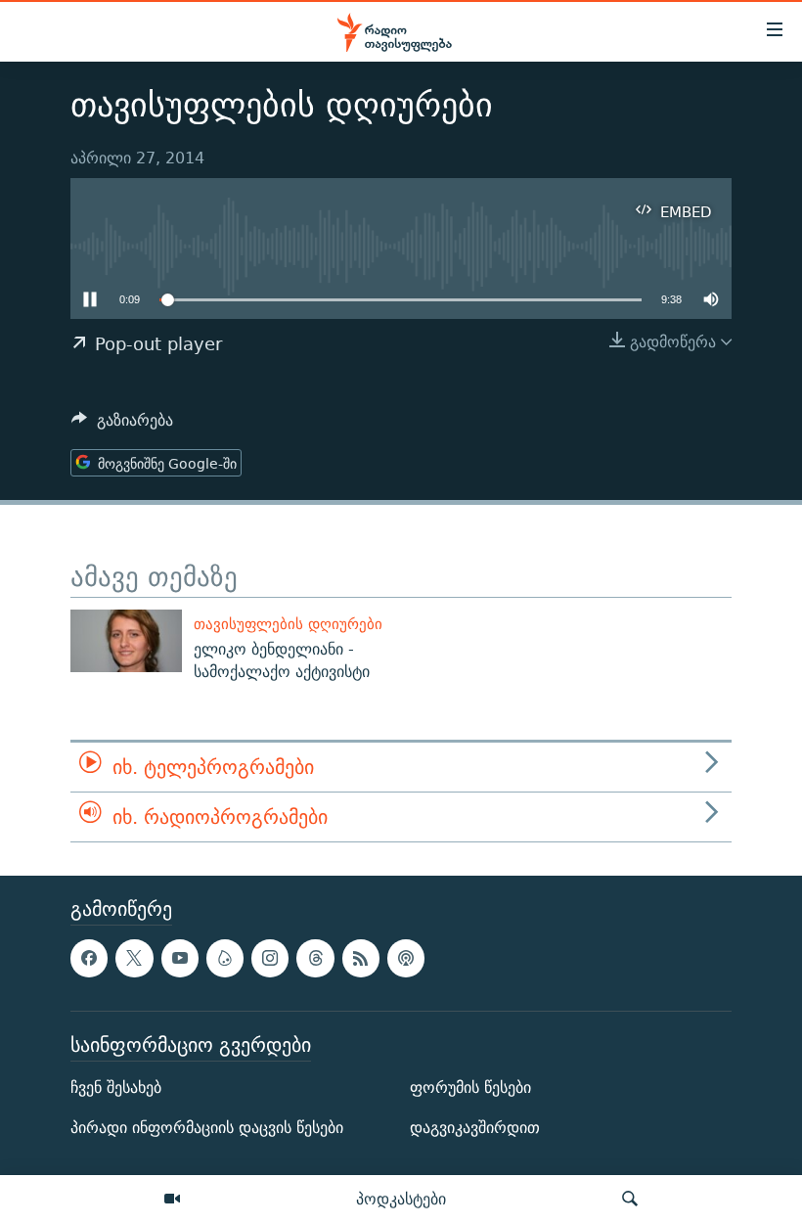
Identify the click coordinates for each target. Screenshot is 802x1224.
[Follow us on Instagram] (270, 958)
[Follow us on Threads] (315, 958)
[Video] (172, 1199)
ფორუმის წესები (470, 1088)
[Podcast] (405, 958)
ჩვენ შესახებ (115, 1088)
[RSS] (360, 958)
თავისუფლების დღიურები (288, 624)
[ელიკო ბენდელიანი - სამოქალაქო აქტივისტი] (126, 641)
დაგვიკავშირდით (475, 1128)
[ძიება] (630, 1199)
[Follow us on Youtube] (180, 958)
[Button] (122, 425)
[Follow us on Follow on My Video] (225, 958)
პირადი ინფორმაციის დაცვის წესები (206, 1128)
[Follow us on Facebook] (89, 958)
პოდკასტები (401, 1198)
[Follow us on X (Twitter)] (134, 958)
